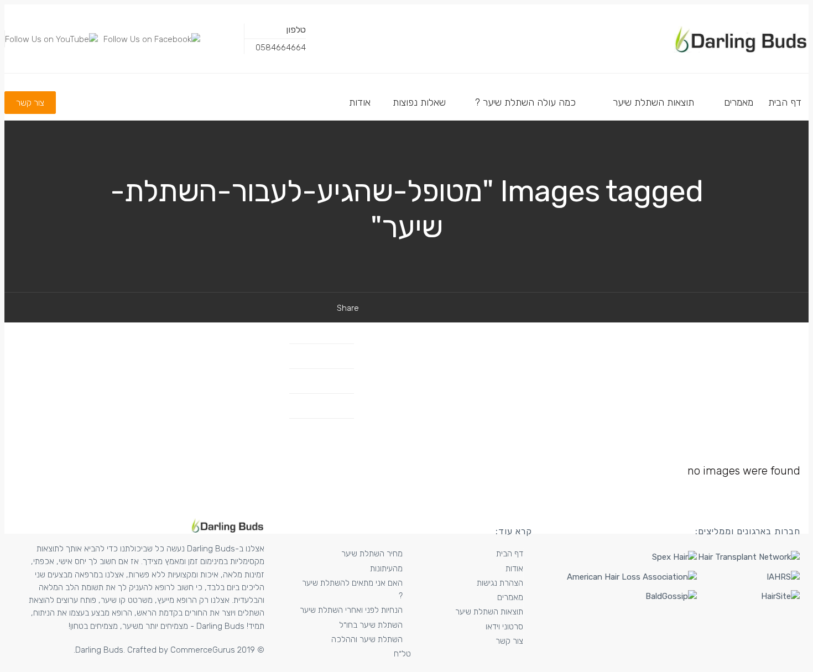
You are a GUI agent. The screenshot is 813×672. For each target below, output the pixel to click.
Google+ (317, 405)
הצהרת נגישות (500, 583)
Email (322, 430)
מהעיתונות (386, 569)
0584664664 (281, 48)
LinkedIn (318, 381)
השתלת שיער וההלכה (367, 639)
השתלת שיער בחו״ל (371, 625)
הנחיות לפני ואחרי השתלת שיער (351, 610)
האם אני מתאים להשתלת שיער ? (352, 589)
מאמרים (510, 597)
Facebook (315, 331)
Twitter (320, 356)
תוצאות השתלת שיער (489, 612)
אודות (514, 569)
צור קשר (509, 641)
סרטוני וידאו (504, 627)
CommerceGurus (202, 650)
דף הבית (509, 554)
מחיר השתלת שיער (372, 554)
